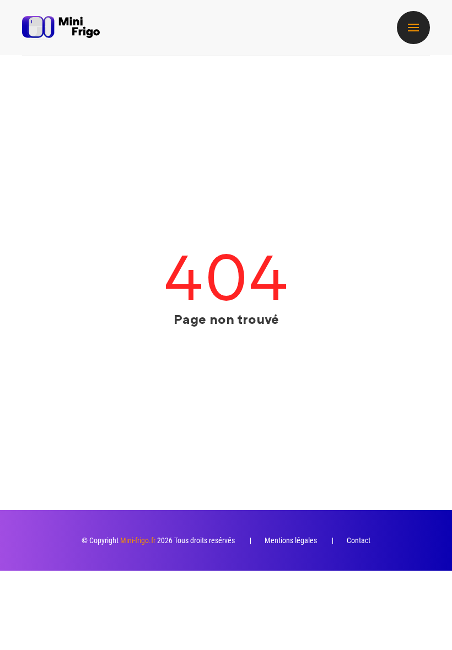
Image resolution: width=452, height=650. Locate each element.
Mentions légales (291, 540)
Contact (358, 540)
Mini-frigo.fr (137, 540)
